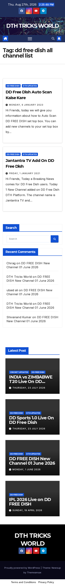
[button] (53, 38)
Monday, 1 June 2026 (26, 469)
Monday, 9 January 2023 (26, 104)
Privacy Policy (46, 582)
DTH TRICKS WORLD (32, 25)
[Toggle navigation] (30, 38)
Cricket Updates (19, 372)
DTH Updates (30, 86)
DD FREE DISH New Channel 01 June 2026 (32, 461)
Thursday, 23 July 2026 (28, 387)
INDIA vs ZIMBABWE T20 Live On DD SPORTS (30, 381)
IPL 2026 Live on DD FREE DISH (30, 502)
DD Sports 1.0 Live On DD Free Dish (31, 420)
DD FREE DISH (13, 86)
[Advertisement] (32, 560)
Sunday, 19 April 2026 (27, 510)
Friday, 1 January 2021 (24, 173)
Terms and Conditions (23, 582)
